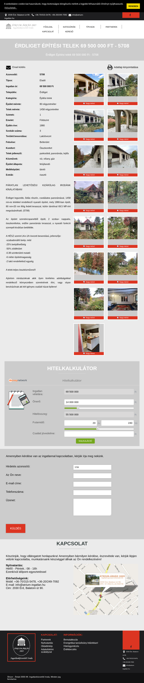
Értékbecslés (70, 649)
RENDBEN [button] (133, 6)
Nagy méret (90, 103)
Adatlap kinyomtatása (126, 67)
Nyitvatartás (47, 643)
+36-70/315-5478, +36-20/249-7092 (51, 15)
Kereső (69, 31)
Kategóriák (69, 27)
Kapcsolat (48, 31)
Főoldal (48, 27)
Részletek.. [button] (10, 7)
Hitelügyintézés (71, 646)
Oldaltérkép (47, 646)
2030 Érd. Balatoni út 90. (19, 15)
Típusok (90, 27)
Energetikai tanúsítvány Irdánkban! (81, 643)
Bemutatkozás (71, 639)
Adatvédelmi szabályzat (47, 650)
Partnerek (111, 27)
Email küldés (18, 67)
